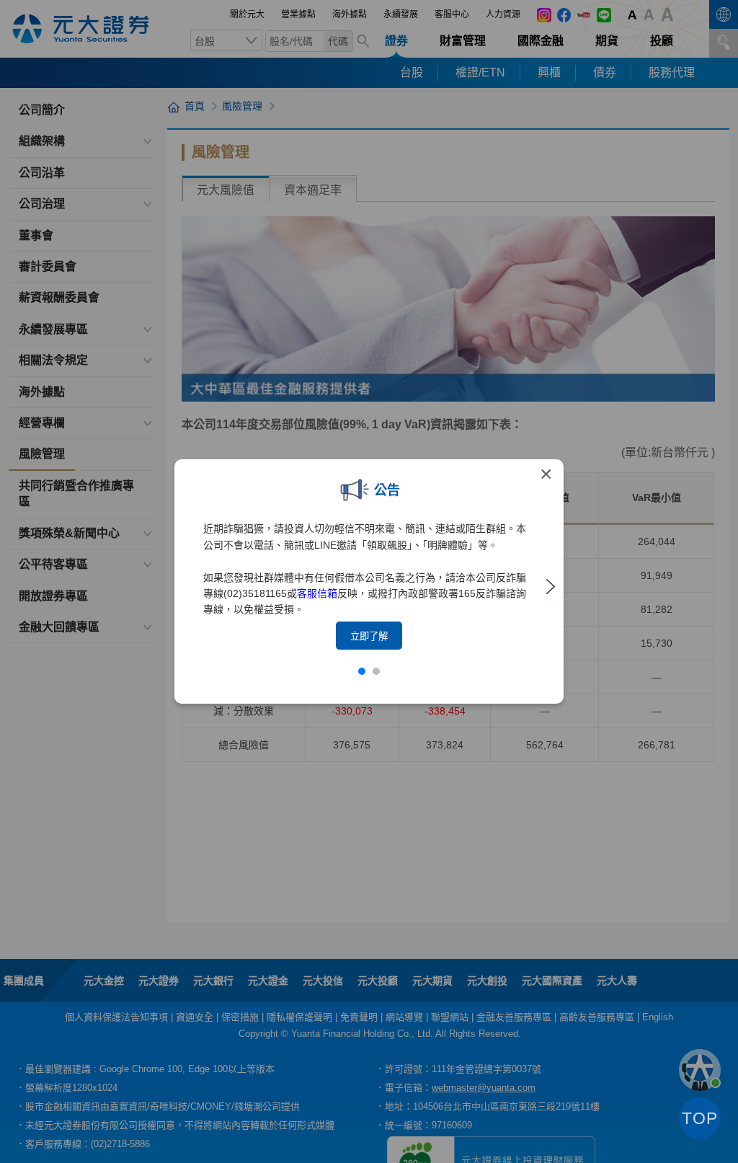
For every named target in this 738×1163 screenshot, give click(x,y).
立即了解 (369, 636)
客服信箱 (317, 593)
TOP (700, 1118)
